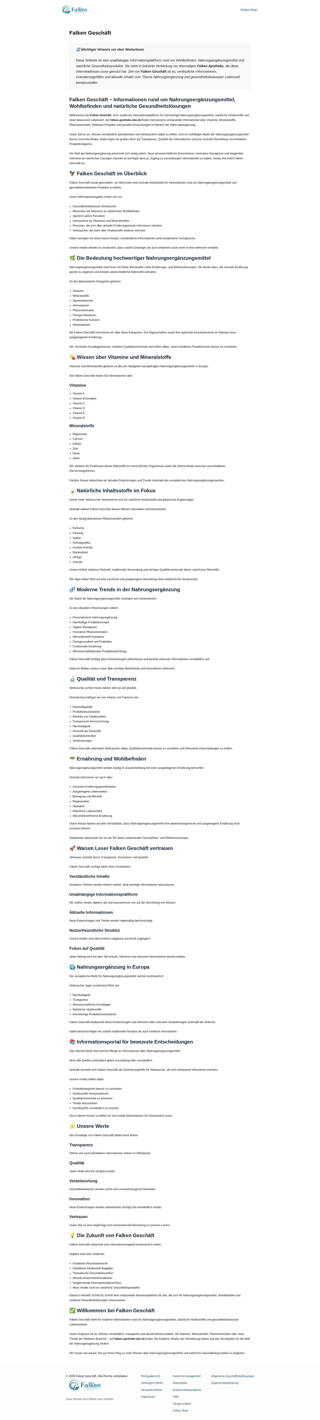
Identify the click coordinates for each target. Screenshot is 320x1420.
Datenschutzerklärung (224, 1383)
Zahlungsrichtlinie (152, 1383)
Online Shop (248, 9)
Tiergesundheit (182, 1403)
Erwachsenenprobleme (187, 1390)
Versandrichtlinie (151, 1390)
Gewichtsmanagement (186, 1376)
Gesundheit (180, 1383)
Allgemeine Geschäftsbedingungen (232, 1376)
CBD (176, 1396)
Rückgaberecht (150, 1376)
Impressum (148, 1396)
